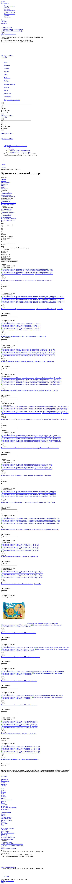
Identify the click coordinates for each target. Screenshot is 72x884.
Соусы (3, 795)
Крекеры (3, 179)
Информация (5, 809)
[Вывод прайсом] (3, 263)
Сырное (3, 187)
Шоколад (3, 790)
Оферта (3, 882)
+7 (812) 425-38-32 (12, 31)
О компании (4, 779)
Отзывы (6, 15)
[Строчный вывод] (2, 263)
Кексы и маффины (6, 800)
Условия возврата (9, 12)
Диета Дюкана (5, 831)
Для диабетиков (5, 182)
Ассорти (3, 181)
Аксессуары (4, 806)
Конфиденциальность (7, 881)
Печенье (3, 801)
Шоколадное (4, 188)
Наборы (3, 185)
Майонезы (4, 796)
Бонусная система (9, 10)
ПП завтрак (4, 834)
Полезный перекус (6, 836)
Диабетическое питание (8, 837)
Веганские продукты (7, 839)
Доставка (7, 9)
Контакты (4, 784)
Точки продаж (5, 781)
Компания (4, 776)
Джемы (3, 793)
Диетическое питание (7, 828)
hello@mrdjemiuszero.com (8, 34)
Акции (3, 782)
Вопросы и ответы (9, 14)
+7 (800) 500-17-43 (6, 27)
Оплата (6, 7)
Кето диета (4, 829)
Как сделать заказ (9, 6)
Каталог (3, 785)
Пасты (3, 803)
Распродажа (4, 804)
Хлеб (2, 789)
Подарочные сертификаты (9, 807)
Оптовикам (7, 17)
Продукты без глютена (7, 833)
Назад (10, 147)
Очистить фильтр (12, 261)
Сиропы (3, 792)
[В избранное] (1, 290)
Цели (2, 825)
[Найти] (2, 114)
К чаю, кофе (4, 184)
